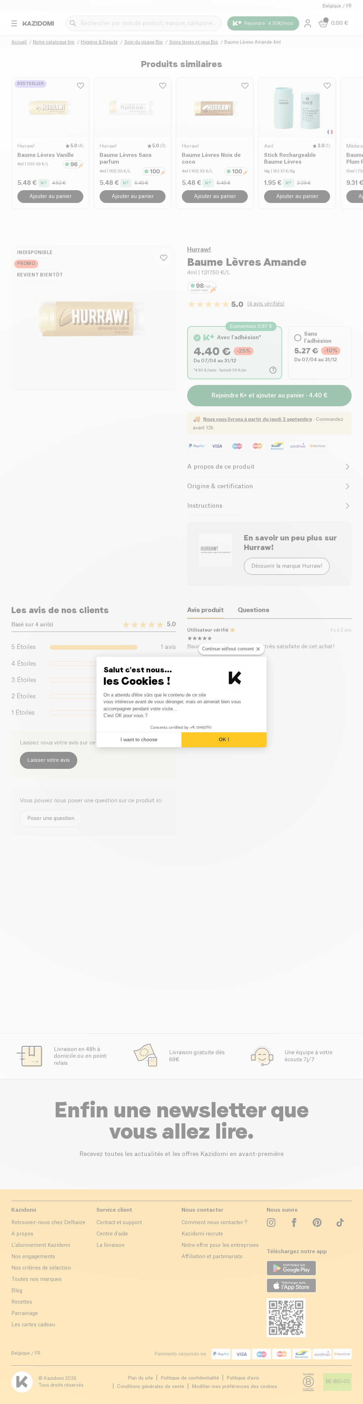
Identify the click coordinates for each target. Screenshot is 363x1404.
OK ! (224, 739)
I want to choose (139, 739)
